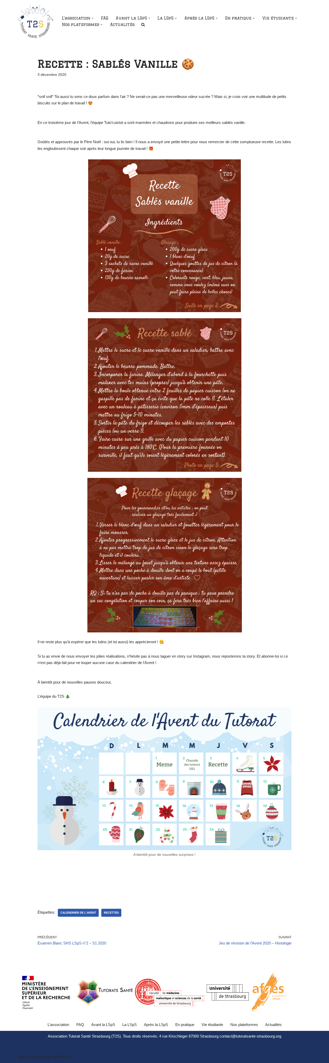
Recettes (111, 912)
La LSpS (129, 1024)
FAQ (104, 18)
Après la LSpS (156, 1024)
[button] (93, 18)
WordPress (61, 1057)
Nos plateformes (244, 1024)
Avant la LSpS (103, 1024)
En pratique (184, 1024)
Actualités (122, 24)
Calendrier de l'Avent (78, 912)
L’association (58, 1024)
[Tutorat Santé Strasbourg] (35, 21)
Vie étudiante (212, 1024)
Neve (22, 1057)
